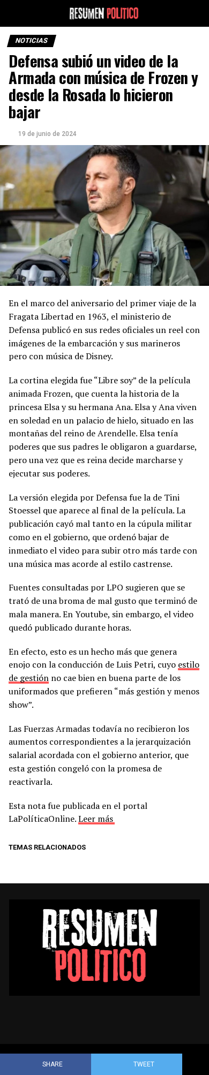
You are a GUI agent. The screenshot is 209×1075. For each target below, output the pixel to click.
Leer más (95, 818)
